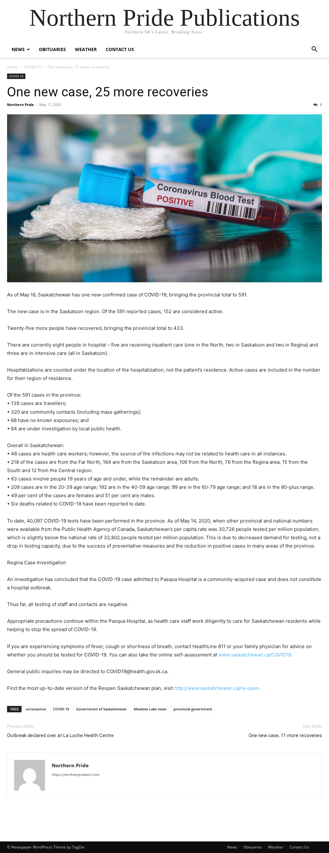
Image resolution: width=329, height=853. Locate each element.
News (18, 49)
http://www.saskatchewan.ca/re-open (216, 688)
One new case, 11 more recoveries (285, 735)
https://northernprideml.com (76, 774)
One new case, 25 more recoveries (107, 92)
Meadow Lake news (150, 709)
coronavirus (36, 709)
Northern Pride (20, 104)
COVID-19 (32, 67)
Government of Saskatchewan (101, 709)
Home (12, 67)
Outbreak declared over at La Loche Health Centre (60, 735)
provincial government (192, 709)
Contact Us (120, 49)
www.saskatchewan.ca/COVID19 (254, 655)
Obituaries (52, 49)
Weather (86, 49)
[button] (314, 50)
